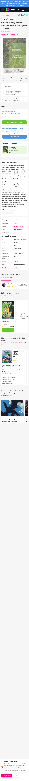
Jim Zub (16, 239)
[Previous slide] (4, 56)
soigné (15, 117)
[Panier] (22, 9)
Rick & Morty (5, 15)
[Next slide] (25, 56)
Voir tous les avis (6, 280)
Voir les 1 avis (4, 34)
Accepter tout (7, 775)
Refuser (16, 775)
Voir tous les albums (7, 296)
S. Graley (4, 324)
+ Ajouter (12, 210)
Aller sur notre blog (6, 395)
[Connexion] (26, 9)
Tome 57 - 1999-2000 (8, 379)
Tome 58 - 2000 (6, 381)
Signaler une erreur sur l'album (10, 268)
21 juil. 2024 (24, 284)
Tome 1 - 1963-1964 (7, 374)
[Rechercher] (19, 9)
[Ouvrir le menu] (2, 9)
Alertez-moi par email (16, 122)
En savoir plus (20, 5)
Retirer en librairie (14, 136)
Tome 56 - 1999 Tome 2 (8, 377)
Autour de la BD (18, 226)
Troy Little (23, 239)
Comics (16, 223)
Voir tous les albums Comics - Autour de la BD (14, 343)
